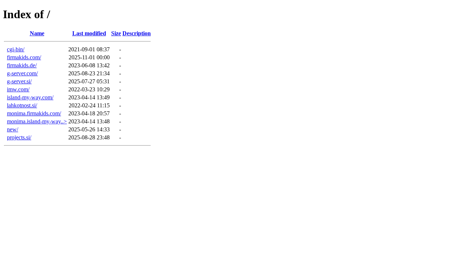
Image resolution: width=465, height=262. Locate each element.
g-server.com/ (22, 73)
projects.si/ (19, 137)
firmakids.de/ (22, 65)
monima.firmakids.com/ (34, 113)
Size (116, 33)
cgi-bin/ (15, 49)
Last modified (89, 33)
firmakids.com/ (24, 57)
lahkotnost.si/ (22, 105)
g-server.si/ (19, 81)
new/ (12, 129)
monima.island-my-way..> (37, 121)
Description (136, 33)
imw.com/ (18, 89)
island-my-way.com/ (30, 97)
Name (37, 33)
